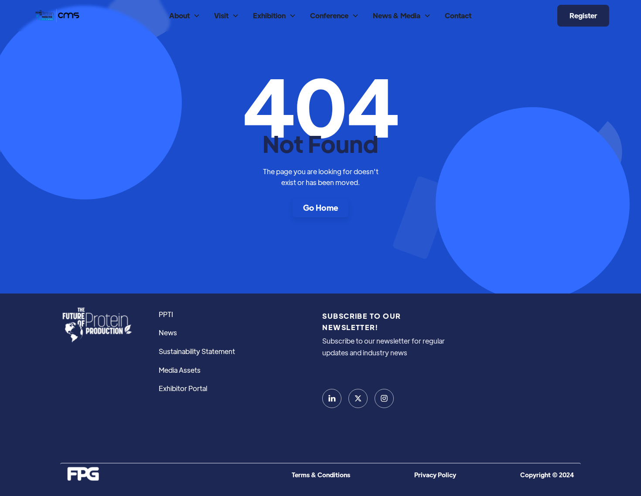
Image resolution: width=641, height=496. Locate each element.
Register (583, 15)
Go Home (320, 207)
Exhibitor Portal (183, 388)
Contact (458, 15)
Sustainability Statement (197, 351)
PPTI (166, 314)
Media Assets (180, 370)
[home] (56, 15)
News (168, 332)
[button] (184, 16)
